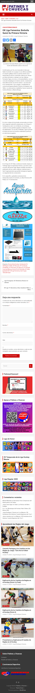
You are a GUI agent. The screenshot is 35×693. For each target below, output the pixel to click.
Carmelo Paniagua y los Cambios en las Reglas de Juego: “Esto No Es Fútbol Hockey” (16, 550)
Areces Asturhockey (13, 264)
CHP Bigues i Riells (7, 265)
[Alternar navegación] (3, 14)
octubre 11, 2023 (7, 614)
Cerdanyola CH (23, 264)
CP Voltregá (26, 267)
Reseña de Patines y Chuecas (9, 659)
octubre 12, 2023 (7, 584)
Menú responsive (32, 1)
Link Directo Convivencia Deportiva (10, 668)
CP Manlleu (6, 267)
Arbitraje (6, 544)
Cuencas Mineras (7, 269)
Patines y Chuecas (21, 685)
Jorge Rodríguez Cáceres (21, 36)
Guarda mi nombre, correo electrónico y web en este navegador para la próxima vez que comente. (17, 350)
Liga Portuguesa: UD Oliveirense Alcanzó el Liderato (16, 281)
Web (4, 340)
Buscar (30, 366)
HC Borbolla (21, 269)
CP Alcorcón (16, 265)
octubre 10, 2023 (7, 644)
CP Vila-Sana (12, 267)
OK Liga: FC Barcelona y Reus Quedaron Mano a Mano (17, 288)
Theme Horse (19, 688)
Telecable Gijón (7, 272)
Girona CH (15, 269)
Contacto (4, 657)
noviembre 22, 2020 (8, 36)
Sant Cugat (23, 271)
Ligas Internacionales (10, 27)
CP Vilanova (20, 267)
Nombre (5, 325)
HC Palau (27, 269)
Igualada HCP (6, 271)
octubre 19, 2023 (7, 554)
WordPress (23, 690)
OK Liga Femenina (15, 271)
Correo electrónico (8, 332)
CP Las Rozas (23, 265)
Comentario (6, 305)
